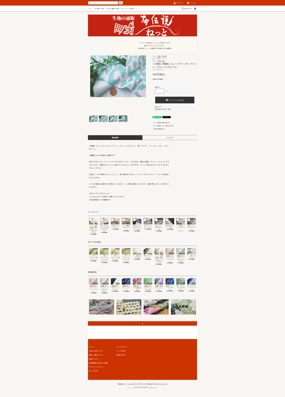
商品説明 (115, 138)
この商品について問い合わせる (164, 126)
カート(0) (192, 3)
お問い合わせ (188, 9)
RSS (90, 371)
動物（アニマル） (162, 58)
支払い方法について (96, 351)
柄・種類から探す (114, 9)
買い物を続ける (160, 129)
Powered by (131, 388)
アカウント (179, 3)
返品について (159, 107)
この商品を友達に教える (162, 123)
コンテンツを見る (129, 9)
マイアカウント (121, 347)
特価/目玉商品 (161, 61)
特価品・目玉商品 (162, 56)
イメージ (169, 138)
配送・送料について (96, 355)
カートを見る (121, 351)
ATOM (96, 371)
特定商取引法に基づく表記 (163, 109)
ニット (159, 59)
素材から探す (101, 9)
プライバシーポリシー (97, 367)
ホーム (91, 9)
